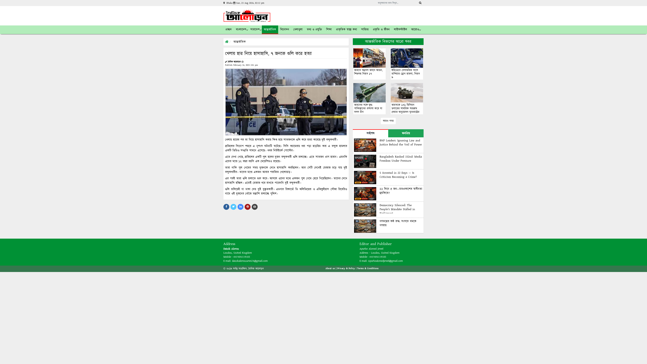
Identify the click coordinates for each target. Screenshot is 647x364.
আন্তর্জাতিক (240, 42)
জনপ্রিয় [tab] (406, 133)
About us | (331, 268)
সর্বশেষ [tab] (370, 133)
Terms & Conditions (368, 268)
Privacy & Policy (346, 268)
